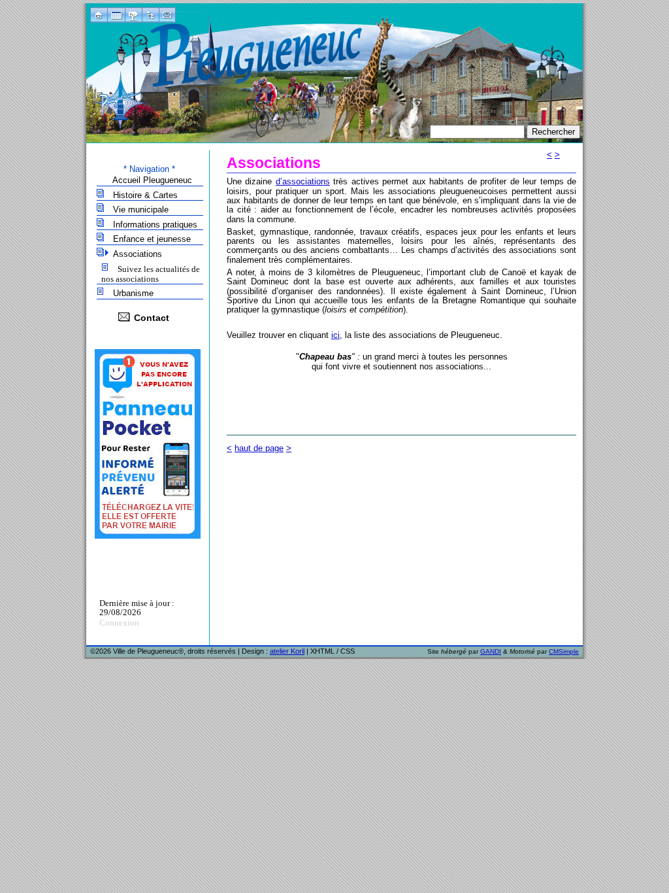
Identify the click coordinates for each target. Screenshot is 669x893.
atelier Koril (287, 651)
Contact (151, 317)
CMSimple (564, 651)
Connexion (119, 623)
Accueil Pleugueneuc (152, 180)
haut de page (259, 448)
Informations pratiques (155, 224)
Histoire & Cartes (145, 195)
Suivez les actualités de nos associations (150, 274)
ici (335, 335)
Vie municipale (141, 209)
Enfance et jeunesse (152, 239)
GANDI (490, 651)
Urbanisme (133, 293)
